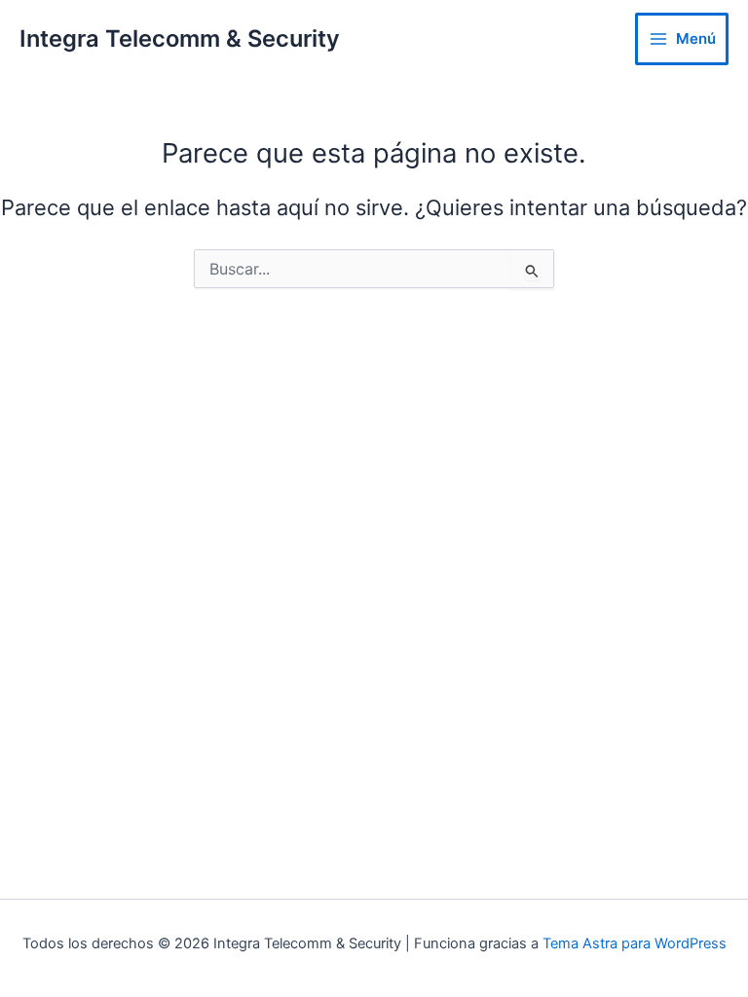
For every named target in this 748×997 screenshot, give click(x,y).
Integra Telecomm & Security (179, 38)
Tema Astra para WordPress (634, 943)
